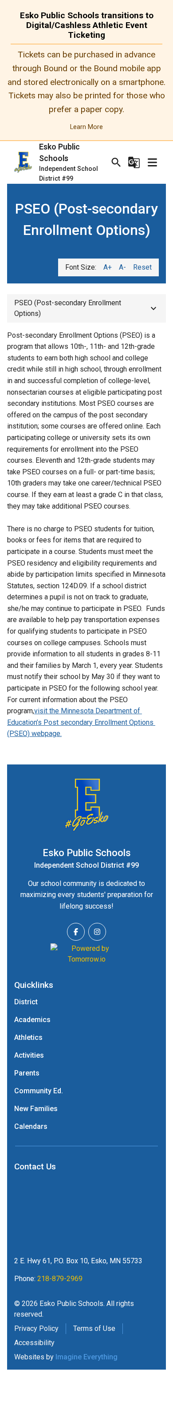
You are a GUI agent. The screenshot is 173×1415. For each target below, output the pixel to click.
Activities (29, 1055)
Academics (32, 1019)
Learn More (86, 127)
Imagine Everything (86, 1357)
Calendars (30, 1126)
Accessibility (34, 1342)
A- (122, 267)
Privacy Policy (36, 1328)
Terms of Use (94, 1328)
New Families (36, 1108)
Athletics (28, 1037)
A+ (107, 267)
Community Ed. (38, 1091)
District (26, 1002)
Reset (142, 267)
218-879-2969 (60, 1278)
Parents (26, 1073)
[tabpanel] (86, 90)
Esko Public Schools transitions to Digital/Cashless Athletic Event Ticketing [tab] (86, 25)
